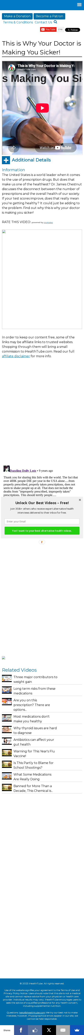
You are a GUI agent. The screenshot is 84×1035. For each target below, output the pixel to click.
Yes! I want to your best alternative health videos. (42, 530)
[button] (42, 503)
